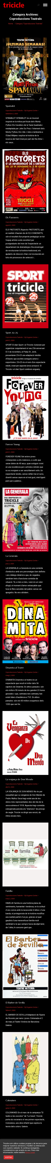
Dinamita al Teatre (15, 667)
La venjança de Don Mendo (19, 779)
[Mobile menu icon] (45, 5)
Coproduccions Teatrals (14, 110)
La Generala (11, 555)
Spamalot (10, 105)
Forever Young (13, 444)
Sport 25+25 (12, 332)
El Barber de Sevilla (15, 1002)
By (31, 110)
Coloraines (11, 1100)
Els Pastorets (12, 217)
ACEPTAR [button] (8, 1157)
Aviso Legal (30, 1152)
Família (9, 890)
